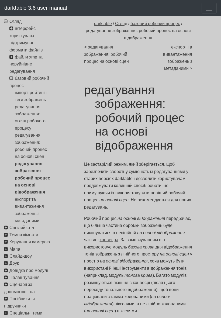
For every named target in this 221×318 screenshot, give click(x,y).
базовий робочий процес (155, 23)
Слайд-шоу (20, 256)
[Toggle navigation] (209, 8)
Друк (14, 263)
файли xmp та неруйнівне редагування (26, 64)
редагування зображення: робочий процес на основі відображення (32, 178)
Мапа (14, 249)
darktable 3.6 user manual (35, 8)
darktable (103, 23)
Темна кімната (23, 235)
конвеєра (109, 239)
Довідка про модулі (28, 270)
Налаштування (24, 277)
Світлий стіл (21, 227)
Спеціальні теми (25, 313)
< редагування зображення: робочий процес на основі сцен (106, 54)
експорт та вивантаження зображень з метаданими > (177, 58)
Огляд (121, 23)
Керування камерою (29, 242)
